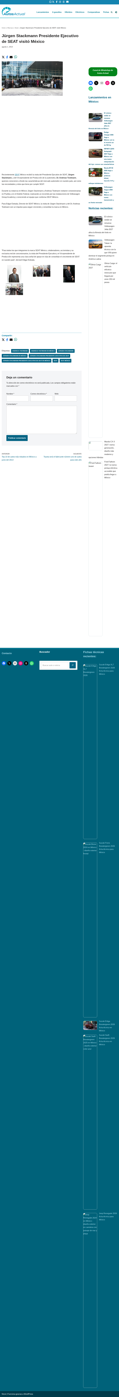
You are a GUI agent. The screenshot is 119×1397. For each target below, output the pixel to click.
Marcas (10, 28)
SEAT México (65, 360)
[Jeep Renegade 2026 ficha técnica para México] (90, 1300)
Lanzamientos (42, 12)
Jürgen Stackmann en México (14, 356)
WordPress (28, 1394)
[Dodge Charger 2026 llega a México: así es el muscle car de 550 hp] (95, 137)
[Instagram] (107, 83)
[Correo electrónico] (102, 83)
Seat (16, 28)
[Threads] (113, 83)
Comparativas (94, 12)
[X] (96, 83)
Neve (4, 1394)
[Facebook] (91, 83)
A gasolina (56, 12)
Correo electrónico (38, 394)
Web (56, 394)
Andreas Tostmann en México (43, 351)
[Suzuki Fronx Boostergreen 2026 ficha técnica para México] (90, 930)
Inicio (4, 28)
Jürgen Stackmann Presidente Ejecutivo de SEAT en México (26, 360)
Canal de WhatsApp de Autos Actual (103, 71)
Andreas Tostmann (20, 351)
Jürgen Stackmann (65, 351)
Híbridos (68, 12)
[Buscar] (111, 12)
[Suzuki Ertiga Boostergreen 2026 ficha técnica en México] (90, 1026)
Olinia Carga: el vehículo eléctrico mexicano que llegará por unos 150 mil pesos (110, 272)
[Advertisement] (42, 116)
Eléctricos (80, 12)
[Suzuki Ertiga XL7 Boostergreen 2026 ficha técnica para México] (90, 751)
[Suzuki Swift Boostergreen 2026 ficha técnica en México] (90, 1122)
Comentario (11, 404)
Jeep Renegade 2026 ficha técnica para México (108, 1216)
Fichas (106, 12)
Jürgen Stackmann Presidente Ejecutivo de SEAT (49, 356)
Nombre (10, 394)
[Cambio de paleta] (116, 12)
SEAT (17, 175)
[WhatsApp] (91, 88)
